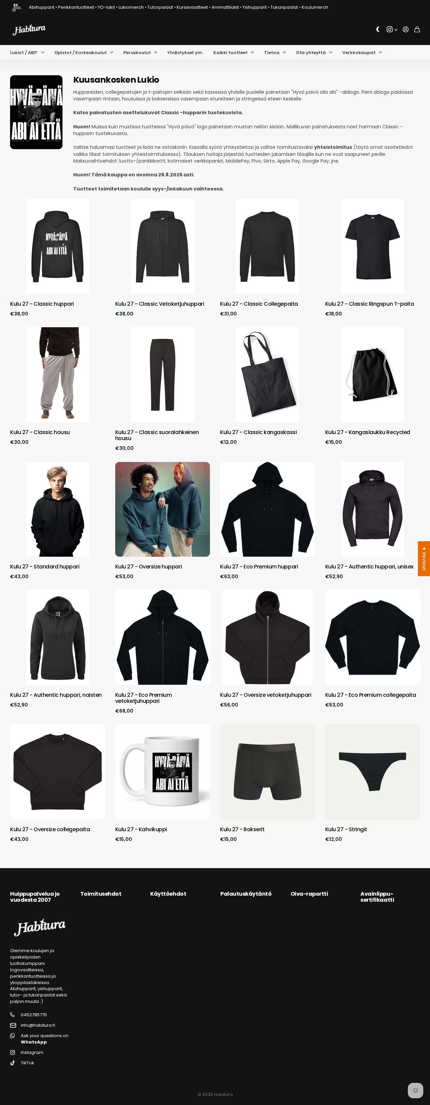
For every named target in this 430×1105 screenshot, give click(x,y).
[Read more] (392, 29)
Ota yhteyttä (311, 52)
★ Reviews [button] (424, 558)
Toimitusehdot (101, 894)
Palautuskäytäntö (245, 894)
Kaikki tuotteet (230, 52)
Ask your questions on (45, 1039)
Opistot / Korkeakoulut (80, 52)
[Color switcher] (378, 29)
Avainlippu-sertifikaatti (377, 897)
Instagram (32, 1053)
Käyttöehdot (168, 894)
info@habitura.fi (38, 1025)
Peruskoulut (137, 52)
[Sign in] (406, 29)
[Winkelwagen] (417, 29)
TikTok (27, 1063)
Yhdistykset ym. (185, 52)
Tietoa (271, 52)
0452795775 (34, 1015)
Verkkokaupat (358, 52)
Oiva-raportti (309, 894)
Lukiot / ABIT (24, 52)
